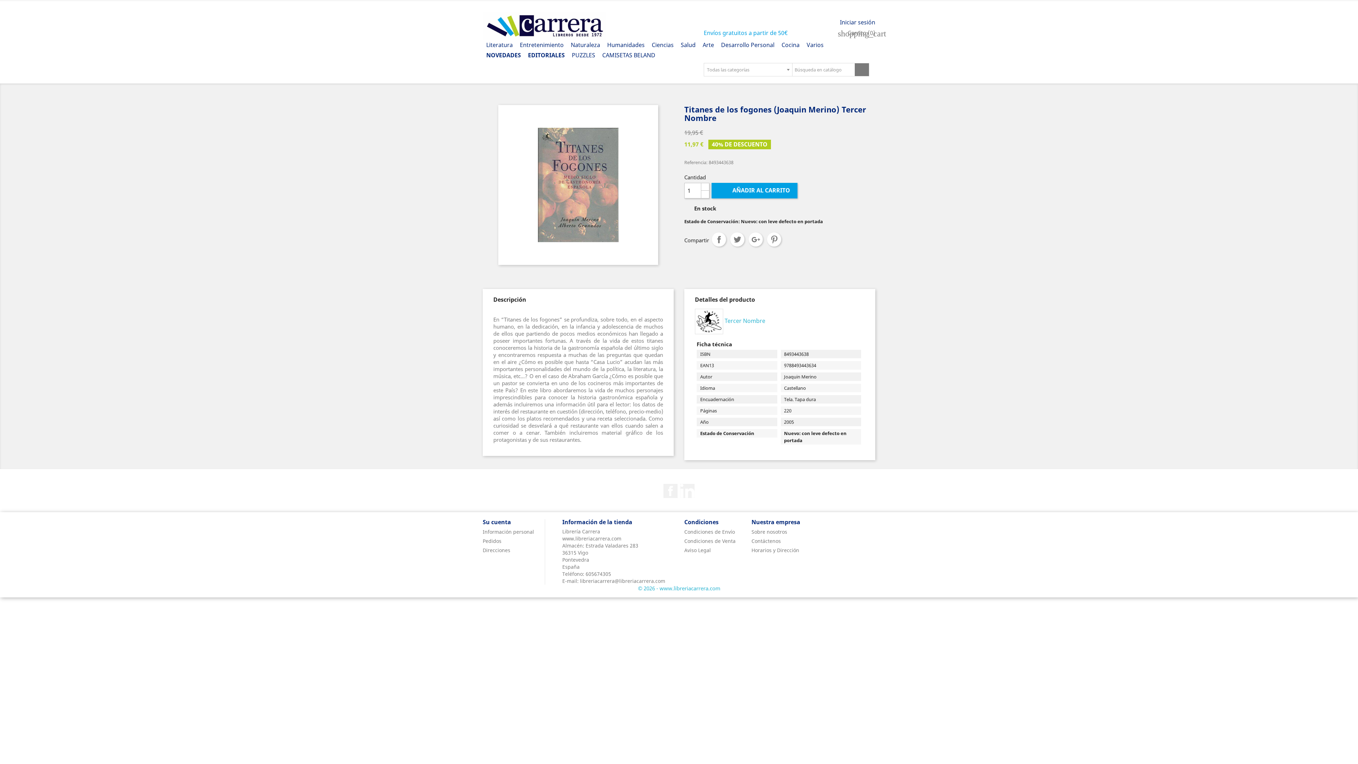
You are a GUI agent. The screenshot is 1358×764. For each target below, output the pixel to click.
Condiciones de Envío (709, 531)
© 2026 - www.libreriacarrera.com (679, 588)
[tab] (509, 299)
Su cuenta (497, 522)
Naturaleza (585, 45)
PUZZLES (583, 55)
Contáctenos (766, 541)
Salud (688, 45)
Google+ (756, 239)
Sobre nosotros (769, 531)
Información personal (508, 531)
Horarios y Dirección (775, 550)
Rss (687, 491)
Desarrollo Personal (747, 45)
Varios (815, 45)
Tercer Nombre (745, 321)
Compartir (719, 239)
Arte (708, 45)
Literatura (499, 45)
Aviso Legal (697, 550)
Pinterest (774, 239)
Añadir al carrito (755, 190)
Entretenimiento (542, 45)
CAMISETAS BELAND (628, 55)
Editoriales (546, 55)
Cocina (791, 45)
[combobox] (748, 69)
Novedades (503, 55)
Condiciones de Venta (710, 541)
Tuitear (737, 239)
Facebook (670, 491)
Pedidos (492, 541)
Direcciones (496, 550)
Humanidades (626, 45)
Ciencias (663, 45)
